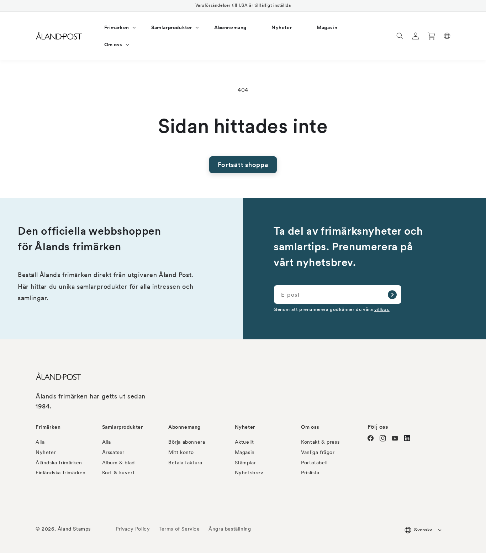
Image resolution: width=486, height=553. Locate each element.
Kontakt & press (320, 442)
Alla (40, 442)
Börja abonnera (186, 442)
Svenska (423, 529)
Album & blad (118, 462)
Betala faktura (185, 462)
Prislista (310, 472)
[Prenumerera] (392, 294)
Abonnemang (184, 427)
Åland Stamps (74, 529)
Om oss (310, 427)
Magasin (245, 452)
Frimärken (48, 427)
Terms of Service (179, 529)
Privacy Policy (133, 529)
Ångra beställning (229, 529)
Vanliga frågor (317, 452)
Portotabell (314, 462)
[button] (115, 27)
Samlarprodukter (122, 427)
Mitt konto (181, 452)
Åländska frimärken (59, 462)
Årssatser (113, 452)
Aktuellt (244, 442)
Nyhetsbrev (249, 472)
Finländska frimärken (61, 472)
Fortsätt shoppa (243, 164)
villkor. (382, 309)
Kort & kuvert (118, 472)
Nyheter (46, 452)
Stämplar (245, 462)
